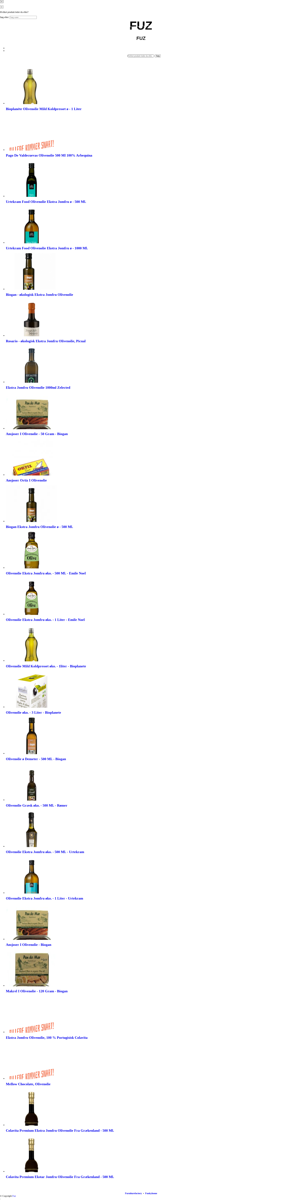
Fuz (14, 1196)
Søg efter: (4, 17)
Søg (158, 56)
